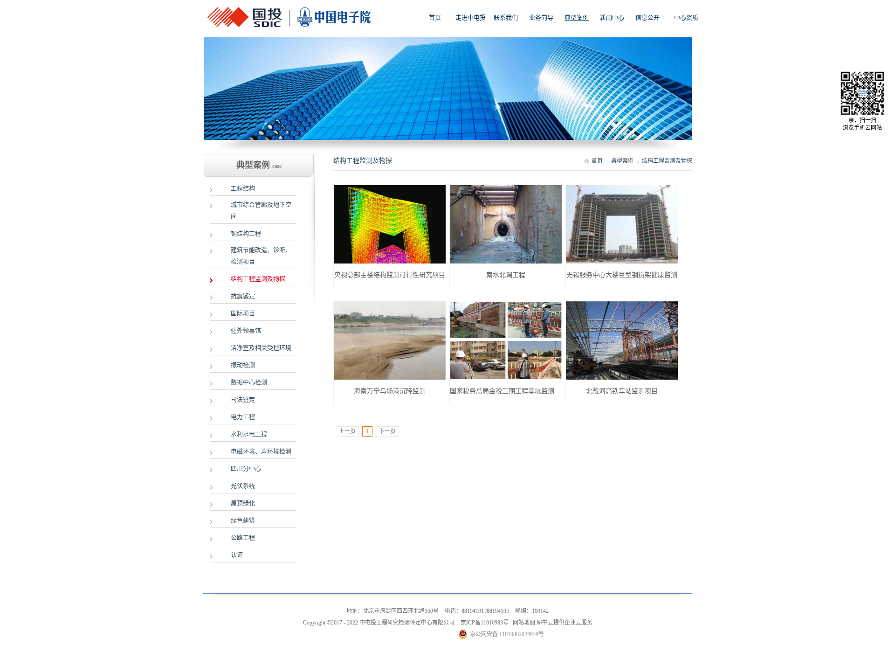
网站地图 (522, 622)
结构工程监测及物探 (667, 161)
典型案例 (622, 161)
